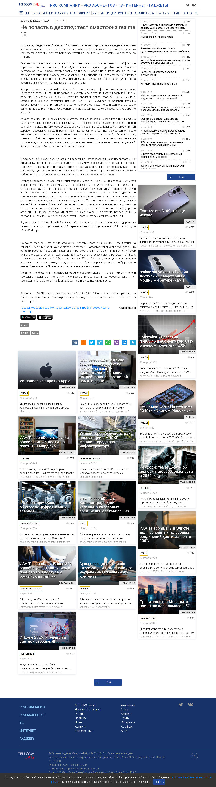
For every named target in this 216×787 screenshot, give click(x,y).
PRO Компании (65, 5)
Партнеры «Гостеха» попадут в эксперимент (158, 73)
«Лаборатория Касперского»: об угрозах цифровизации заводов (46, 507)
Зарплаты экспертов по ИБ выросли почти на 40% (162, 167)
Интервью (128, 722)
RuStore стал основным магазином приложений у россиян (161, 155)
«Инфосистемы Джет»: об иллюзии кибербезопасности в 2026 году (166, 471)
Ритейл (98, 13)
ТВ (120, 5)
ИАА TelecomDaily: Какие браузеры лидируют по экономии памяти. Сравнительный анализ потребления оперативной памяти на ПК (104, 370)
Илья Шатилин (127, 307)
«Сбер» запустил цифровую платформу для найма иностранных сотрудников (163, 26)
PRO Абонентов (99, 5)
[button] (75, 342)
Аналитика (144, 13)
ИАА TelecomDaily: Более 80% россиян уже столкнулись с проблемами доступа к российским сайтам (46, 570)
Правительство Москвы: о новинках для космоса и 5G (165, 604)
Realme (24, 325)
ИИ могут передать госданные (158, 83)
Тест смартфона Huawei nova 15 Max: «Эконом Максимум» (166, 408)
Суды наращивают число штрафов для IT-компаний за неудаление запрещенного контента (106, 570)
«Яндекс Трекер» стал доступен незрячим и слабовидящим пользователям (165, 108)
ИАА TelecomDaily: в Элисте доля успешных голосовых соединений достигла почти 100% (165, 534)
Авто (188, 13)
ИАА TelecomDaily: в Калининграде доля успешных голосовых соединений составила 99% (105, 505)
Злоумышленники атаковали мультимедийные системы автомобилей (164, 50)
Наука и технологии (73, 13)
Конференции (84, 730)
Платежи (80, 718)
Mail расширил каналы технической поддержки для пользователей (161, 97)
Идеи (111, 13)
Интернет (136, 5)
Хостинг (174, 13)
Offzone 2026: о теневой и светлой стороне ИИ (43, 639)
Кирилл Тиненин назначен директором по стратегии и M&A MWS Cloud (165, 62)
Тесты (35, 332)
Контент (125, 13)
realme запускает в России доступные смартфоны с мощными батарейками (164, 276)
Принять (159, 781)
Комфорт (127, 726)
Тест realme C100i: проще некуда (162, 213)
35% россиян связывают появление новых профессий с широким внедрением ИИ (161, 145)
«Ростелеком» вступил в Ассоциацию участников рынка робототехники (162, 132)
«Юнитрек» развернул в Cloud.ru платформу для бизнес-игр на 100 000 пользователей (162, 121)
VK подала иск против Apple (156, 36)
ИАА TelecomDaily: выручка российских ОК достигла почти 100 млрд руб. (44, 442)
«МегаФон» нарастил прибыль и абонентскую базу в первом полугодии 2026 (166, 341)
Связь (161, 13)
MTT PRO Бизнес (39, 13)
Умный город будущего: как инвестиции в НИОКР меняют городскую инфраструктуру (105, 440)
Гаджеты (158, 5)
